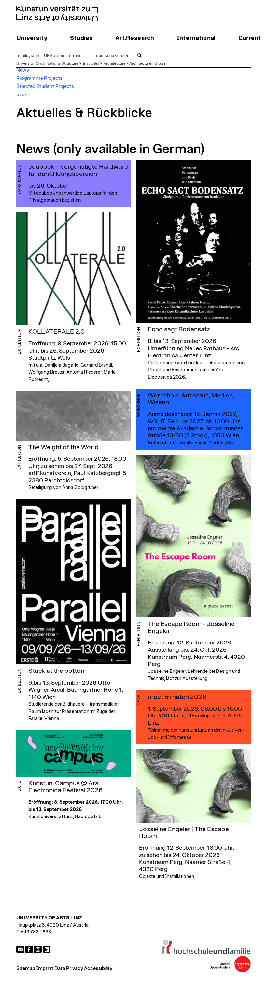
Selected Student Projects (45, 86)
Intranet (75, 56)
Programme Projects (39, 78)
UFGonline (54, 56)
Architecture (115, 63)
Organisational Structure (57, 63)
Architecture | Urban (147, 63)
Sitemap (25, 968)
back (21, 94)
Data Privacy (68, 968)
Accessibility (98, 968)
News (22, 70)
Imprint (44, 968)
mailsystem (29, 56)
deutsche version (112, 56)
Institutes (91, 63)
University (25, 63)
